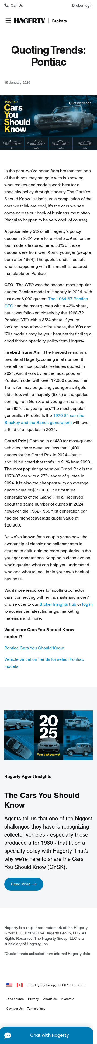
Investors (67, 999)
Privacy (33, 999)
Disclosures (15, 999)
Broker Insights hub (57, 604)
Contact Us (14, 1008)
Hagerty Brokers (41, 20)
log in (87, 604)
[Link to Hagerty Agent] (9, 985)
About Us (50, 999)
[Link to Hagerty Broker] (20, 985)
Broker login (82, 5)
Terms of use (36, 1008)
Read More (20, 884)
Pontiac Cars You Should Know (34, 648)
